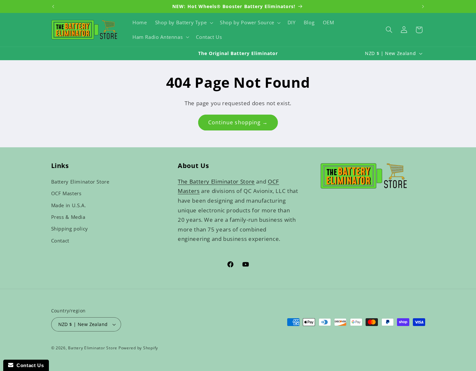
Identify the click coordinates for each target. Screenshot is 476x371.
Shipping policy (69, 228)
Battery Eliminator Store (80, 181)
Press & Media (68, 217)
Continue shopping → (238, 122)
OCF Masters (66, 193)
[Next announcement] (423, 6)
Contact (60, 240)
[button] (183, 23)
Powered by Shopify (138, 347)
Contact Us (28, 365)
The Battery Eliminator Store (216, 181)
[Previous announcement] (53, 6)
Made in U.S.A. (68, 205)
